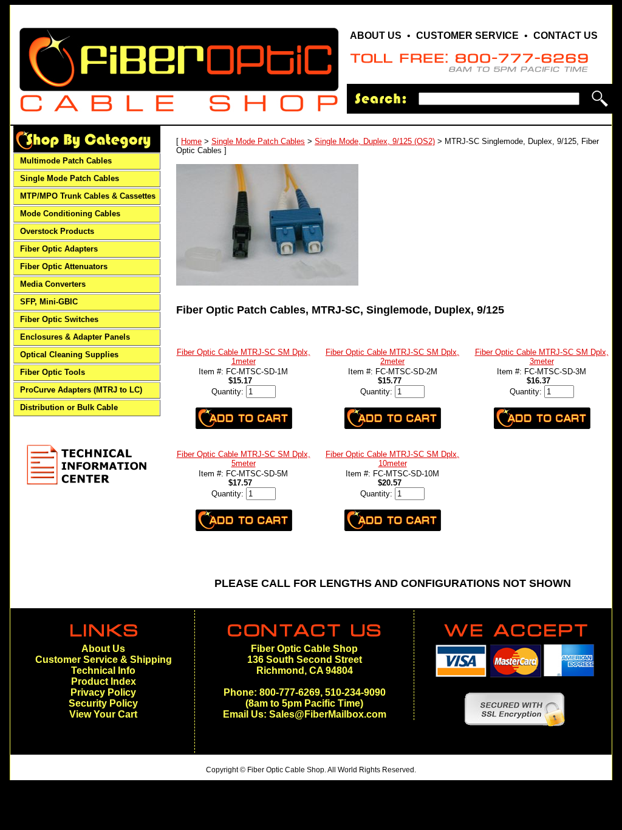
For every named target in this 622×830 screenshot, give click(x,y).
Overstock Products (57, 231)
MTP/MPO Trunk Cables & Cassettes (88, 196)
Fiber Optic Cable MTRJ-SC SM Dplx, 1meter (243, 357)
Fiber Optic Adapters (59, 249)
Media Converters (53, 284)
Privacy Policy (103, 692)
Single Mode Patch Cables (69, 178)
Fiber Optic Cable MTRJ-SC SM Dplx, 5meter (243, 459)
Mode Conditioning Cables (70, 214)
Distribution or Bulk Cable (69, 407)
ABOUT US (376, 35)
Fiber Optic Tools (52, 372)
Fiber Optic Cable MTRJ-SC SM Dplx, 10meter (392, 459)
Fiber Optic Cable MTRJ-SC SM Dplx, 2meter (392, 357)
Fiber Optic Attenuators (64, 266)
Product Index (103, 681)
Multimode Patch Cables (66, 161)
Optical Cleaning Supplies (69, 355)
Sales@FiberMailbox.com (327, 714)
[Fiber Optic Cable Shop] (179, 117)
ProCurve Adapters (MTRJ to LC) (81, 390)
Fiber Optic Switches (59, 319)
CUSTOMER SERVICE (467, 35)
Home (191, 141)
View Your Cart (103, 714)
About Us (103, 648)
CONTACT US (565, 35)
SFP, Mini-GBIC (49, 302)
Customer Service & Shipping (103, 659)
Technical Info (103, 670)
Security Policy (103, 703)
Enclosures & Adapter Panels (75, 337)
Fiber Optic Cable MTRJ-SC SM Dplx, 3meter (542, 357)
